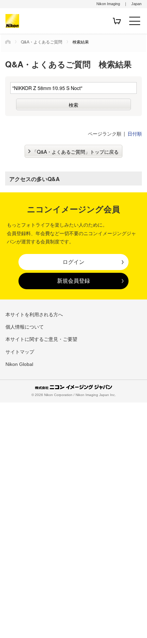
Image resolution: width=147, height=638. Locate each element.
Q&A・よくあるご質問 (41, 41)
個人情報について (24, 327)
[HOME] (8, 41)
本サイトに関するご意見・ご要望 (41, 339)
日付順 (135, 133)
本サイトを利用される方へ (34, 314)
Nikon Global (19, 364)
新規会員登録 (73, 281)
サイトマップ (19, 352)
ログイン (73, 262)
